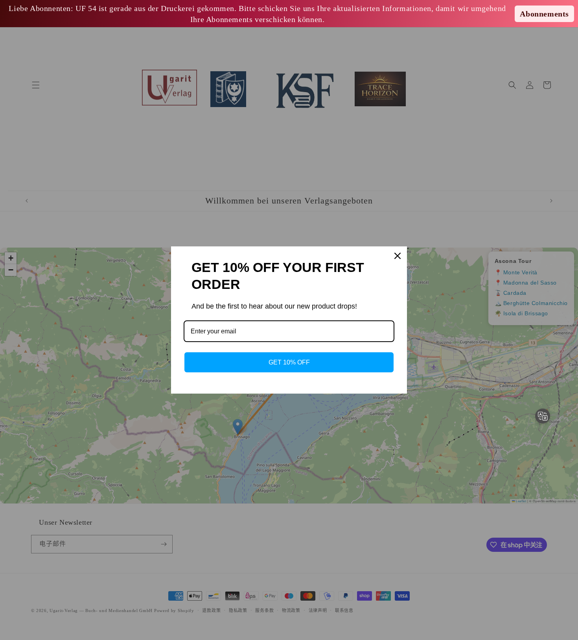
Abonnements (544, 13)
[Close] (397, 255)
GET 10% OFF (289, 362)
